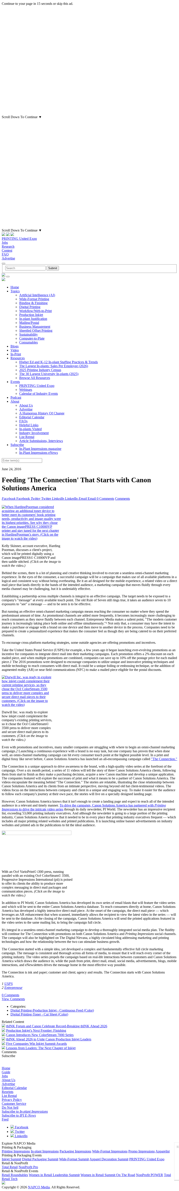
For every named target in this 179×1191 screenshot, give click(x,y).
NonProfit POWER (149, 1175)
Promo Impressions (141, 1151)
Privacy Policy (12, 1100)
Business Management (34, 326)
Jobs (5, 242)
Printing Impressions (16, 1151)
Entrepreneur (13, 987)
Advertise (8, 258)
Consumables (28, 342)
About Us (26, 405)
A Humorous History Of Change (41, 413)
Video (14, 350)
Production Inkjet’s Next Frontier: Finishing (36, 1030)
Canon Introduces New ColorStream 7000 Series (40, 1035)
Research (8, 246)
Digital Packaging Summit (40, 1159)
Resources (17, 358)
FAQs (23, 421)
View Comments (13, 999)
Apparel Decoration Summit (109, 1159)
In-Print (15, 354)
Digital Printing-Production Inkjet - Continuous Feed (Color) (52, 1010)
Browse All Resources (34, 378)
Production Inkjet (31, 315)
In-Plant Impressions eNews (38, 452)
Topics (15, 291)
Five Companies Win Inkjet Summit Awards (36, 1043)
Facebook (21, 1127)
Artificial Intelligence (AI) (37, 295)
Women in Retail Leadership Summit (54, 1175)
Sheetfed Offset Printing (35, 330)
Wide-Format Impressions (109, 1151)
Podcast (15, 397)
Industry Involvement (34, 433)
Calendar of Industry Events (38, 393)
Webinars (25, 389)
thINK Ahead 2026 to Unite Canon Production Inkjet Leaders (48, 1039)
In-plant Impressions (45, 1151)
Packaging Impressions (75, 1151)
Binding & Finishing (33, 303)
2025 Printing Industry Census (40, 370)
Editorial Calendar (31, 417)
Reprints (7, 1092)
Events (15, 382)
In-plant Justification (33, 319)
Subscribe (17, 445)
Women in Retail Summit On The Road (108, 1175)
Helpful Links (28, 425)
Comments (122, 498)
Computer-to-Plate (32, 338)
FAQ (5, 254)
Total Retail (10, 1167)
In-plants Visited (30, 429)
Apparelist (162, 1151)
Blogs (14, 346)
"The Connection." (164, 759)
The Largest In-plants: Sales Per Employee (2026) (53, 366)
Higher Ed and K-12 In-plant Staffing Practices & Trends (58, 362)
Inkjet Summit (11, 1159)
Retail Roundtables (15, 1175)
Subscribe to (25, 1111)
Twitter (19, 1131)
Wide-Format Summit (74, 1159)
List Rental (26, 437)
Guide (6, 1072)
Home (14, 287)
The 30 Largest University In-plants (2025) (48, 374)
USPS (8, 984)
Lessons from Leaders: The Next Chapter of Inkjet (41, 1048)
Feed (5, 1119)
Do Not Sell (10, 1107)
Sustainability (28, 334)
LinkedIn (21, 1136)
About (14, 401)
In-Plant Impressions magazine (40, 449)
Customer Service (14, 1103)
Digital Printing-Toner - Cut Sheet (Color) (39, 1014)
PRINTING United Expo (19, 238)
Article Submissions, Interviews (41, 441)
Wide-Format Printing (34, 299)
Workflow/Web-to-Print (35, 311)
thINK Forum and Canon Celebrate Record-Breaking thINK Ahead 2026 (56, 1026)
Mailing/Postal (29, 322)
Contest (7, 250)
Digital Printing (29, 307)
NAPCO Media (39, 1187)
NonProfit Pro (28, 1167)
